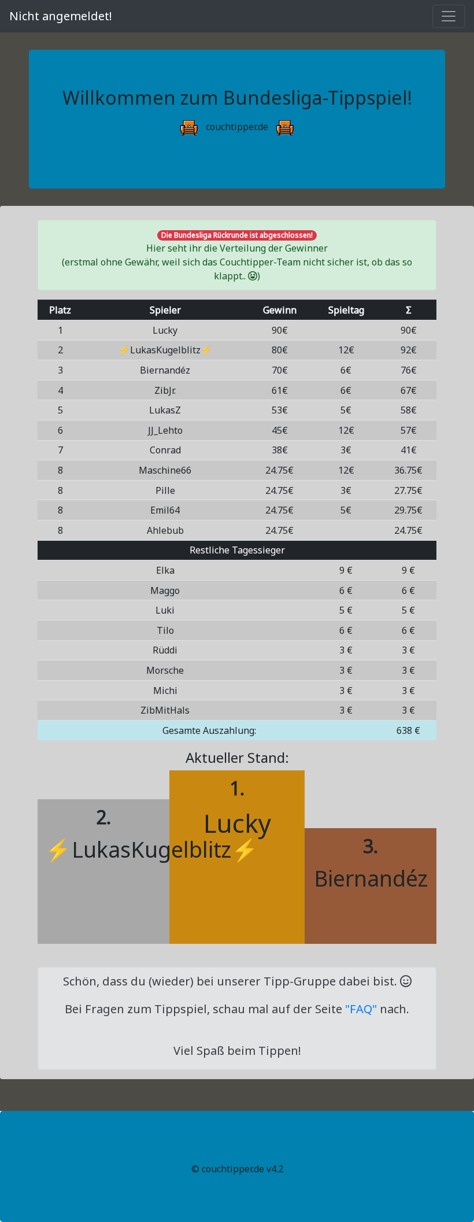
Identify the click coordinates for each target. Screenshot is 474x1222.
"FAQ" (361, 1009)
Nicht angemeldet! (60, 16)
